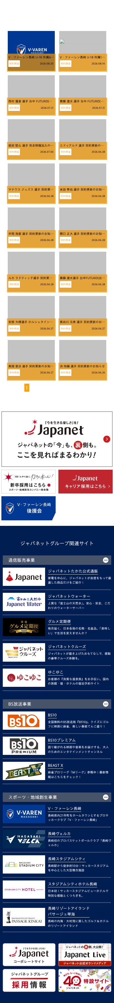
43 (58, 387)
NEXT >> (77, 387)
